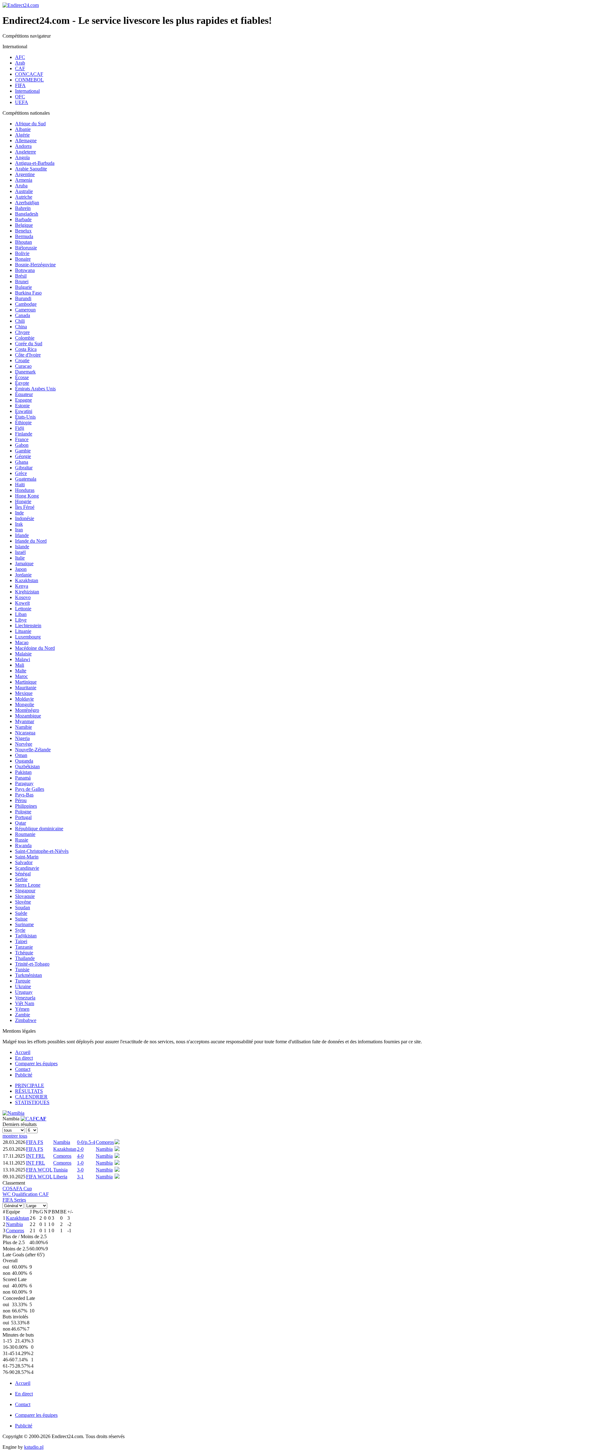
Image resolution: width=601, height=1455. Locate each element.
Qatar (20, 823)
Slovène (23, 902)
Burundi (23, 298)
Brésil (21, 276)
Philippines (26, 806)
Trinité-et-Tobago (32, 964)
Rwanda (23, 845)
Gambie (23, 450)
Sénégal (23, 873)
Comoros (105, 1142)
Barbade (23, 219)
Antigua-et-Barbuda (34, 163)
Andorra (23, 146)
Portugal (23, 817)
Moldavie (24, 698)
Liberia (60, 1176)
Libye (21, 620)
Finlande (23, 433)
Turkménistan (28, 975)
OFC (20, 96)
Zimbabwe (25, 1020)
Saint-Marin (27, 856)
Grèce (21, 473)
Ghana (21, 462)
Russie (21, 839)
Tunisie (22, 969)
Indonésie (24, 518)
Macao (21, 642)
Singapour (25, 890)
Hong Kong (27, 495)
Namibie (23, 727)
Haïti (20, 484)
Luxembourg (28, 636)
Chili (20, 321)
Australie (24, 191)
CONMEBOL (29, 79)
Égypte (22, 383)
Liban (21, 614)
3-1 (80, 1176)
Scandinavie (27, 868)
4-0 (80, 1156)
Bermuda (24, 236)
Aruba (21, 185)
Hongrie (23, 501)
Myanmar (24, 721)
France (21, 439)
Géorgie (23, 456)
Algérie (22, 135)
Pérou (21, 800)
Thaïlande (25, 958)
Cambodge (26, 304)
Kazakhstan (26, 580)
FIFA (20, 85)
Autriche (23, 197)
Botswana (25, 270)
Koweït (22, 603)
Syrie (20, 930)
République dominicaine (39, 828)
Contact (22, 1069)
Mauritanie (25, 687)
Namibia (61, 1142)
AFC (20, 57)
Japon (21, 569)
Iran (19, 529)
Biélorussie (26, 247)
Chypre (22, 332)
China (21, 326)
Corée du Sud (28, 343)
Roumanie (25, 834)
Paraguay (24, 783)
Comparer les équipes (36, 1063)
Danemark (25, 371)
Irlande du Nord (31, 541)
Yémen (22, 1009)
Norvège (23, 744)
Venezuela (25, 997)
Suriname (24, 924)
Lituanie (23, 631)
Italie (20, 558)
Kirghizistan (27, 591)
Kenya (21, 586)
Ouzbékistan (27, 766)
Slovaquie (25, 896)
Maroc (21, 676)
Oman (21, 755)
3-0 (80, 1169)
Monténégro (27, 710)
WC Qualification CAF (26, 1194)
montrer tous (15, 1136)
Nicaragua (25, 732)
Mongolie (24, 704)
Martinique (26, 682)
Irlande (22, 535)
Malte (20, 670)
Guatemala (25, 479)
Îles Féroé (24, 507)
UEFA (21, 102)
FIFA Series (14, 1199)
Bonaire (23, 259)
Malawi (22, 659)
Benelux (23, 230)
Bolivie (22, 253)
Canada (22, 315)
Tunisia (60, 1169)
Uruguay (24, 992)
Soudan (22, 907)
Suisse (21, 918)
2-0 (80, 1149)
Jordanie (23, 574)
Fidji (19, 428)
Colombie (24, 338)
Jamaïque (24, 563)
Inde (19, 512)
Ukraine (23, 986)
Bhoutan (23, 242)
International (27, 91)
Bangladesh (26, 213)
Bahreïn (23, 208)
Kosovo (23, 597)
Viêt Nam (24, 1003)
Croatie (22, 360)
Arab (20, 62)
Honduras (24, 490)
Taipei (21, 941)
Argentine (25, 174)
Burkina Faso (28, 292)
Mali (19, 665)
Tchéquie (24, 952)
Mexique (24, 693)
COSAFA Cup (17, 1188)
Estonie (22, 405)
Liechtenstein (28, 625)
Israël (20, 552)
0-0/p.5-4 (86, 1142)
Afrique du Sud (30, 123)
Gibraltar (24, 467)
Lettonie (23, 608)
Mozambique (28, 715)
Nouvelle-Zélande (33, 749)
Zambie (22, 1014)
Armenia (23, 180)
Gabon (21, 445)
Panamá (23, 777)
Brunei (21, 281)
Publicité (23, 1074)
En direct (24, 1058)
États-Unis (25, 417)
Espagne (23, 400)
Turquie (22, 980)
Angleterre (25, 151)
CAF (20, 68)
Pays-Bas (24, 794)
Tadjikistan (26, 935)
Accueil (22, 1052)
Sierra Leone (27, 885)
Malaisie (23, 653)
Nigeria (22, 738)
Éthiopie (23, 422)
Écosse (22, 377)
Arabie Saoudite (31, 168)
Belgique (24, 225)
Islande (22, 546)
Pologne (23, 811)
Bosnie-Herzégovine (35, 264)
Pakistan (23, 772)
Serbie (21, 879)
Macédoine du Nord (35, 648)
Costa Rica (26, 349)
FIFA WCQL (39, 1169)
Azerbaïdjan (27, 202)
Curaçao (23, 366)
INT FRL (35, 1156)
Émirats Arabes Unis (35, 388)
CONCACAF (29, 74)
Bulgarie (23, 287)
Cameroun (25, 309)
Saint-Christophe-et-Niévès (42, 851)
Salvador (24, 862)
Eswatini (23, 411)
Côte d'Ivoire (28, 354)
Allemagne (26, 140)
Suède (21, 913)
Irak (19, 524)
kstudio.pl (34, 1447)
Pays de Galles (29, 789)
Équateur (24, 394)
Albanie (23, 129)
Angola (22, 157)
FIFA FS (34, 1142)
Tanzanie (24, 947)
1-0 (80, 1163)
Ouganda (24, 761)
